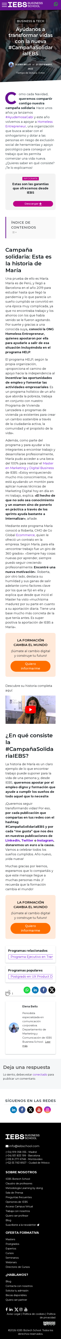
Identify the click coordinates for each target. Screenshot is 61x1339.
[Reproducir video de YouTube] (30, 710)
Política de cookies (34, 1313)
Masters (10, 1239)
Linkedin (12, 840)
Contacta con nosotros (19, 1286)
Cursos (10, 1253)
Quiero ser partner (16, 1299)
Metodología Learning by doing (24, 1187)
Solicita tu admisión (17, 1290)
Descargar (32, 203)
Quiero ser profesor (17, 1215)
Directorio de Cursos (18, 1266)
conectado (40, 1074)
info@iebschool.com (23, 1146)
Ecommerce (25, 535)
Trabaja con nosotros (18, 1210)
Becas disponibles (16, 1295)
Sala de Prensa (14, 1192)
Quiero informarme (30, 666)
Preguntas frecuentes (19, 1197)
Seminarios (12, 1257)
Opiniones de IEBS (17, 1201)
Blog (8, 1220)
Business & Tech (30, 21)
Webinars (11, 1262)
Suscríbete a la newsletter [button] (21, 1224)
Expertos (11, 1248)
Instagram (45, 840)
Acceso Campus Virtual (19, 1206)
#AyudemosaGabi (19, 117)
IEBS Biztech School (18, 1178)
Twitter (27, 840)
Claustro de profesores (19, 1183)
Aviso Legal (13, 1313)
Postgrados (12, 1243)
